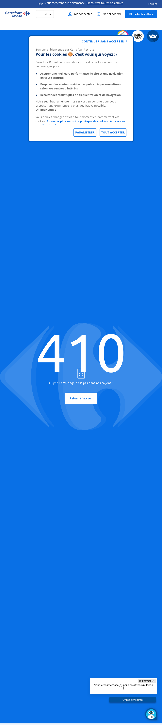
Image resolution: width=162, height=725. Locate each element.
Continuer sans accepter (103, 41)
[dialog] (81, 88)
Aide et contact (112, 14)
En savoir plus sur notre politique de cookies (77, 121)
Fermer (152, 4)
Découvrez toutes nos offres (105, 3)
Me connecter (83, 14)
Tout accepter (113, 132)
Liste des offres (143, 14)
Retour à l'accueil (81, 398)
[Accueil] (17, 14)
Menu (48, 14)
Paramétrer (85, 132)
